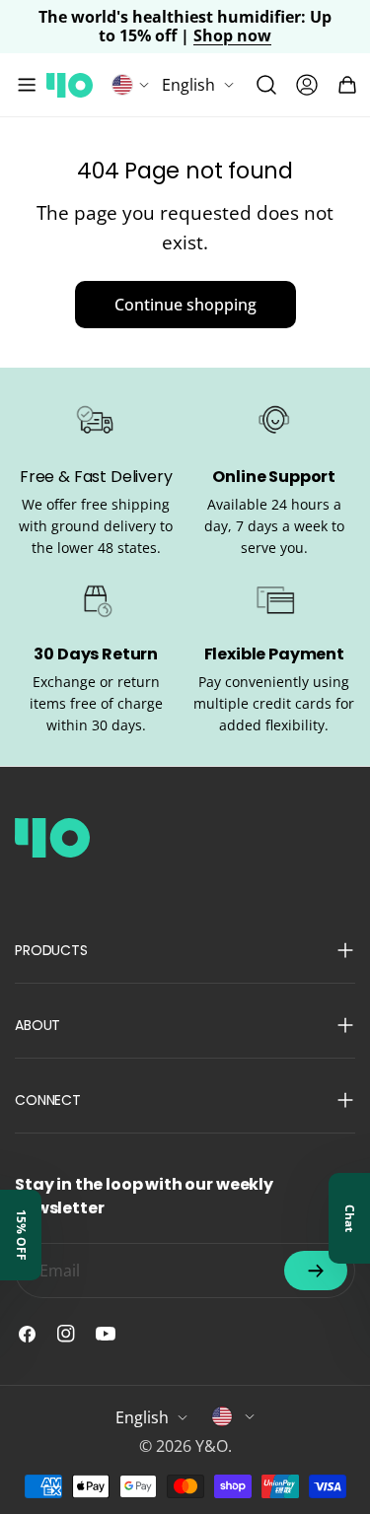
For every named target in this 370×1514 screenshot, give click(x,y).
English (188, 85)
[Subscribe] (315, 1270)
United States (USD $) (234, 1416)
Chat (349, 1218)
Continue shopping (185, 304)
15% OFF (21, 1235)
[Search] (266, 84)
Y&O (211, 1446)
